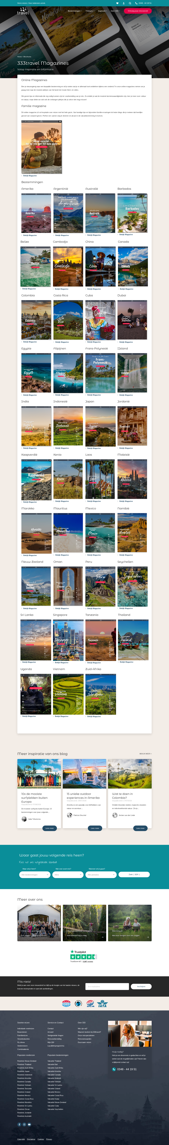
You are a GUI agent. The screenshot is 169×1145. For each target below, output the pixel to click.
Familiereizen (22, 1035)
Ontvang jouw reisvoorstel (138, 11)
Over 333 (114, 11)
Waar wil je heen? (29, 869)
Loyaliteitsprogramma (56, 1046)
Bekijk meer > (146, 754)
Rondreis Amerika (24, 1078)
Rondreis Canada (24, 1082)
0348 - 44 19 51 (127, 1069)
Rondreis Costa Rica (25, 1099)
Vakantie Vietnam (54, 1082)
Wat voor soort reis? (63, 869)
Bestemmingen (74, 11)
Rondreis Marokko (24, 1102)
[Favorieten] (117, 3)
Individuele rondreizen (25, 1029)
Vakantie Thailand (54, 1061)
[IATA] (102, 1003)
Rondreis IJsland (23, 1092)
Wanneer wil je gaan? (97, 869)
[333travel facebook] (19, 1124)
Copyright (21, 1139)
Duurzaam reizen (84, 1042)
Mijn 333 (51, 1042)
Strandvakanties (23, 1039)
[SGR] (91, 1003)
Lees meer (50, 828)
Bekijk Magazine (30, 176)
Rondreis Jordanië (24, 1113)
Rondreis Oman (23, 1109)
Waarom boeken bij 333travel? (89, 1032)
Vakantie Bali (52, 1064)
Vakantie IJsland (54, 1088)
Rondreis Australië (24, 1116)
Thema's (89, 11)
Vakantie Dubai (53, 1099)
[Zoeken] (130, 3)
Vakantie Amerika (54, 1071)
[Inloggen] (124, 3)
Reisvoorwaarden (84, 1039)
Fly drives (21, 1042)
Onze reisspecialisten (86, 1035)
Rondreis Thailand (24, 1064)
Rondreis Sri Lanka (24, 1106)
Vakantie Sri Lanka (55, 1085)
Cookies (41, 1139)
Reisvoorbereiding (55, 1039)
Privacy (49, 1139)
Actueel (50, 1032)
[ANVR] (67, 1003)
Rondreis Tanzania (24, 1088)
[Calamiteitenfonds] (79, 1003)
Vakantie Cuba (53, 1106)
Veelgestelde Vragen (55, 1035)
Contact (51, 1029)
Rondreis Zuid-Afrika (25, 1068)
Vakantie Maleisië (54, 1078)
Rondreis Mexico (23, 1095)
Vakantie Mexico (54, 1092)
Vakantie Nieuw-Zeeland (57, 1102)
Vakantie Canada (54, 1075)
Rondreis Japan (23, 1071)
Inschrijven (141, 986)
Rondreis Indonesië (24, 1075)
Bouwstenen (22, 1032)
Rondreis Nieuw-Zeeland (26, 1061)
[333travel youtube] (29, 1124)
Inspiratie (102, 11)
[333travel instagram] (24, 1124)
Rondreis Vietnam (24, 1085)
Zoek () (134, 874)
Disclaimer (31, 1139)
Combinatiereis (23, 1049)
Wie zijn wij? (82, 1029)
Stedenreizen (22, 1046)
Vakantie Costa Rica (55, 1095)
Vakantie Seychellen (55, 1109)
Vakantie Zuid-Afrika (55, 1068)
